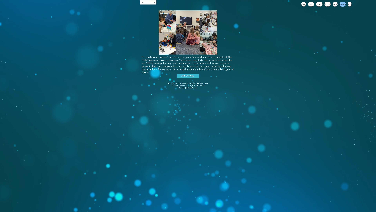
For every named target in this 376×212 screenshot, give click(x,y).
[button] (311, 4)
